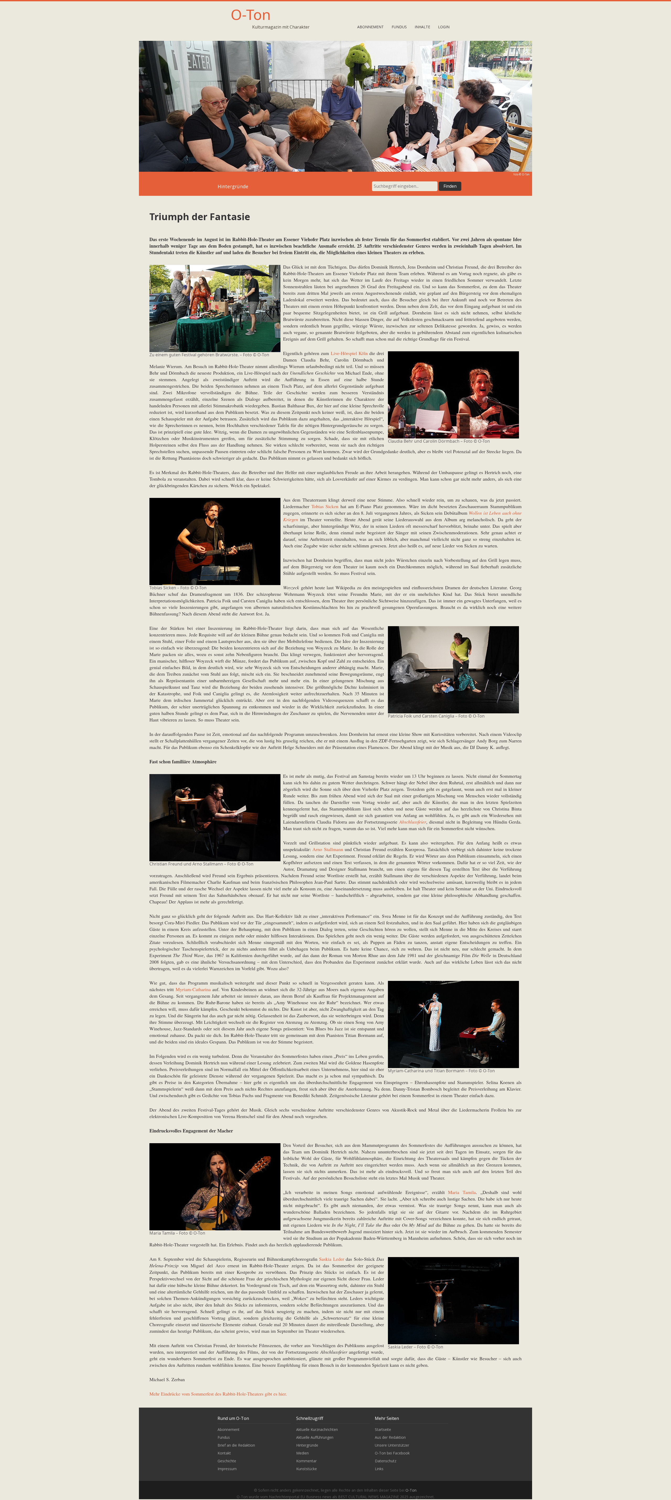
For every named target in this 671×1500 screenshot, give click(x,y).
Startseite (383, 1429)
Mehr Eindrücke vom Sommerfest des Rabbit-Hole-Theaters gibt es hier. (218, 1394)
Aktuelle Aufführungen (314, 1437)
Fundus (399, 26)
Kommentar (306, 1460)
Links (379, 1468)
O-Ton (251, 14)
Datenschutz (385, 1460)
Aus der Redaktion (390, 1437)
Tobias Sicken (325, 506)
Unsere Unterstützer (392, 1445)
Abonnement (370, 26)
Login (444, 26)
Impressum (227, 1468)
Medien (302, 1453)
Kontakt (224, 1453)
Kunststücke (306, 1468)
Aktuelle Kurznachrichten (317, 1429)
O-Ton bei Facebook (392, 1453)
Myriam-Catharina (193, 989)
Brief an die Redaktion (236, 1445)
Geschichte (227, 1460)
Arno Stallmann (327, 849)
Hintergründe (307, 1445)
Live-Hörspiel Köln (349, 353)
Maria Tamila (462, 1192)
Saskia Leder (331, 1259)
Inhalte (422, 26)
